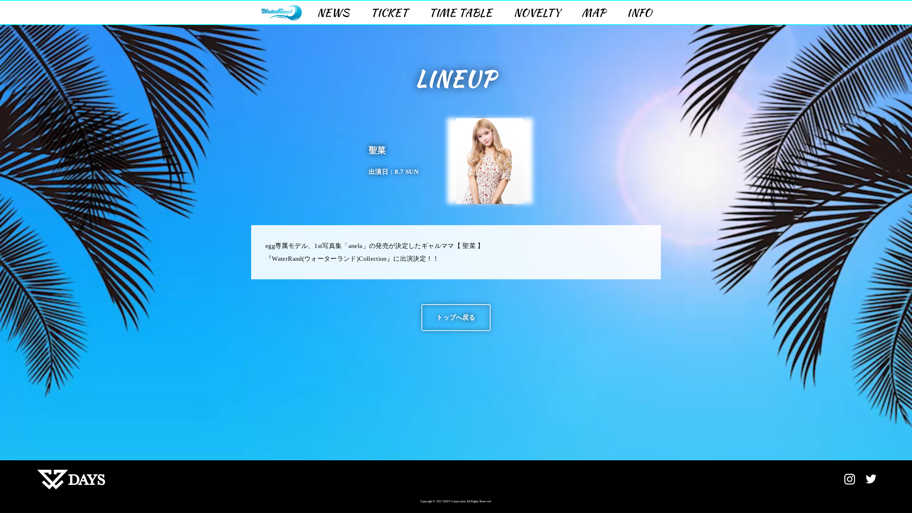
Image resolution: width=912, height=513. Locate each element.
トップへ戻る (455, 317)
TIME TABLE (460, 12)
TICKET (389, 12)
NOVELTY (537, 12)
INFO (639, 12)
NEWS (333, 12)
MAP (594, 12)
